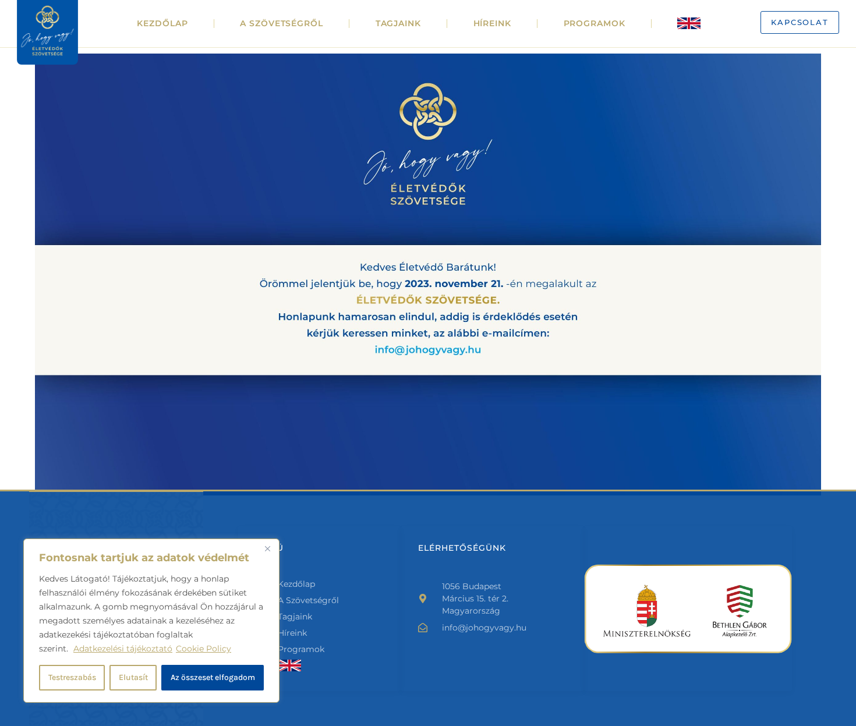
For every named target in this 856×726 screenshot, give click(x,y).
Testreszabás (72, 677)
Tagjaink (398, 23)
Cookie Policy (203, 648)
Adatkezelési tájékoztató (122, 648)
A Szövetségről (281, 23)
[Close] (267, 548)
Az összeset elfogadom (213, 677)
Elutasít (133, 677)
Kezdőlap (162, 23)
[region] (151, 621)
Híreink (492, 23)
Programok (594, 23)
